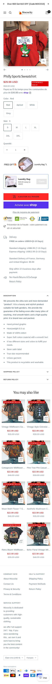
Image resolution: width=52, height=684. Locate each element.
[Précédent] (4, 70)
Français (30, 658)
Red (8, 105)
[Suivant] (47, 70)
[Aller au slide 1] (22, 69)
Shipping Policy (11, 372)
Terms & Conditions (12, 594)
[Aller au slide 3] (27, 69)
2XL (8, 136)
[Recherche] (10, 12)
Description (9, 296)
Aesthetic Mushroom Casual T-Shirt (38, 509)
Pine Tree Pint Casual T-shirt (38, 468)
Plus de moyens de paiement (26, 212)
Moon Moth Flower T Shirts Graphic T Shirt (13, 509)
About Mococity (10, 579)
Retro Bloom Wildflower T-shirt (13, 550)
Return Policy (15, 281)
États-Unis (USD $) (12, 658)
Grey (8, 113)
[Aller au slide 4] (29, 69)
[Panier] (47, 12)
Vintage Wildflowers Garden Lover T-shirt (13, 427)
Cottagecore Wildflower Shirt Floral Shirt (13, 468)
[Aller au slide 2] (24, 69)
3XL (18, 136)
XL (35, 127)
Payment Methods (37, 584)
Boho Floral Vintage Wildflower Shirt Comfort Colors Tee (38, 550)
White (32, 105)
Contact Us (8, 584)
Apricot (20, 105)
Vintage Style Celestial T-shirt (38, 427)
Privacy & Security (11, 589)
